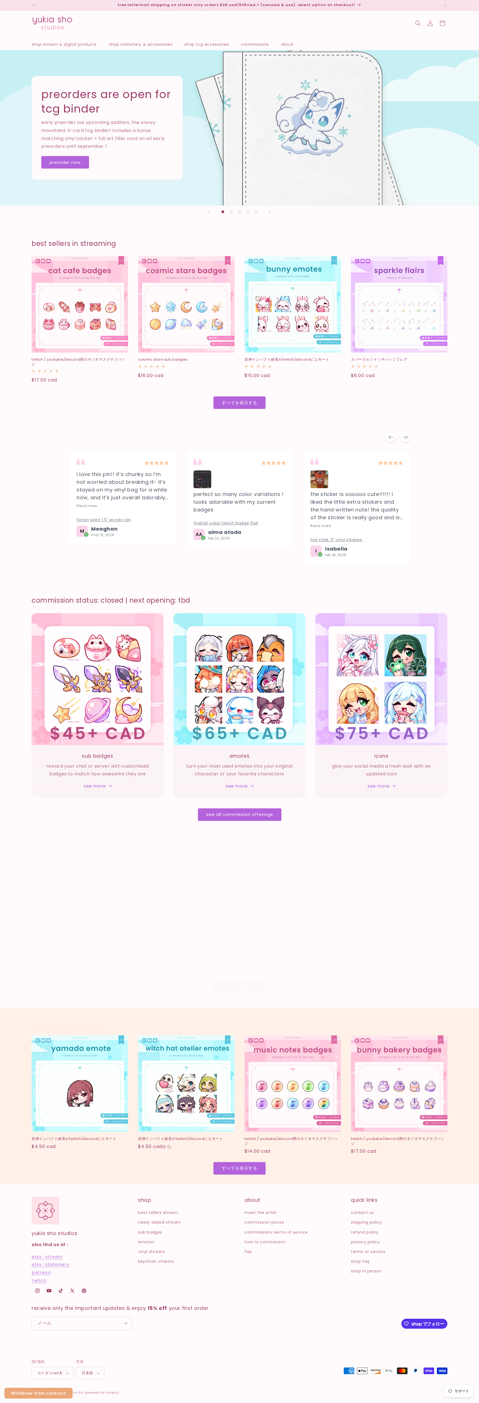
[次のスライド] (270, 212)
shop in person (366, 1271)
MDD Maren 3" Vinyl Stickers (58, 959)
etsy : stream (47, 1257)
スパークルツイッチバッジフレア (379, 359)
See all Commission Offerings (239, 814)
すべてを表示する (239, 403)
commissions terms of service (276, 1232)
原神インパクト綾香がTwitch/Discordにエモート (286, 359)
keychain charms (156, 1261)
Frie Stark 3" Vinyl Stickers (336, 540)
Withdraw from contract (38, 1393)
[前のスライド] (209, 212)
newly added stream (159, 1222)
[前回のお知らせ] (33, 5)
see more (95, 786)
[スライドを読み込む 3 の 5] (239, 212)
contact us (362, 1212)
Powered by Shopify (102, 1392)
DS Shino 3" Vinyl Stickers (374, 959)
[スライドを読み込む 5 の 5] (256, 212)
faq (248, 1251)
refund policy (365, 1232)
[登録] (125, 1323)
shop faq (360, 1261)
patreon (41, 1272)
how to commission (265, 1242)
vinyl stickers (151, 1251)
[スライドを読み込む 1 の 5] (223, 212)
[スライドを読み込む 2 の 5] (231, 212)
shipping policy (366, 1222)
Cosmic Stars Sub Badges (163, 359)
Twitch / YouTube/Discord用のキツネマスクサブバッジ (78, 362)
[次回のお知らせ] (445, 5)
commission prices (264, 1222)
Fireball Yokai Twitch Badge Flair (225, 523)
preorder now (65, 162)
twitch (39, 1280)
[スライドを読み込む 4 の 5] (248, 212)
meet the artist (260, 1212)
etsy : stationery (50, 1264)
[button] (67, 44)
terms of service (368, 1251)
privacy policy (365, 1242)
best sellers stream (158, 1212)
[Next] (405, 437)
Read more (87, 506)
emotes (146, 1242)
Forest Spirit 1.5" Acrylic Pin (104, 520)
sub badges (150, 1232)
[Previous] (391, 437)
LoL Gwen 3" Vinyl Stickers (268, 959)
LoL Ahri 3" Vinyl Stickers (160, 959)
